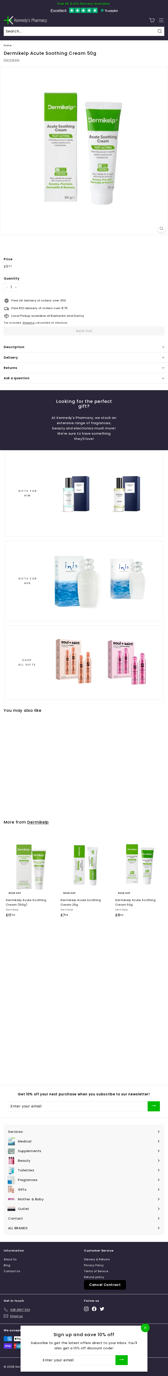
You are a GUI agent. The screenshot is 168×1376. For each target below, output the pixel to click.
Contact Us (12, 1271)
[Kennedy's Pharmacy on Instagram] (86, 1309)
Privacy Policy (94, 1265)
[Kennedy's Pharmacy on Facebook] (94, 1309)
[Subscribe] (154, 1106)
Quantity (11, 278)
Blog (7, 1265)
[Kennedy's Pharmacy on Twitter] (102, 1309)
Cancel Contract (105, 1284)
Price (8, 259)
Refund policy (94, 1277)
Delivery (11, 357)
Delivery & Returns (97, 1259)
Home (8, 45)
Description (14, 347)
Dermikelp (12, 60)
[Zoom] (162, 229)
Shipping (28, 322)
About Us (10, 1259)
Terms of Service (96, 1271)
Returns (10, 368)
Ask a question (17, 378)
